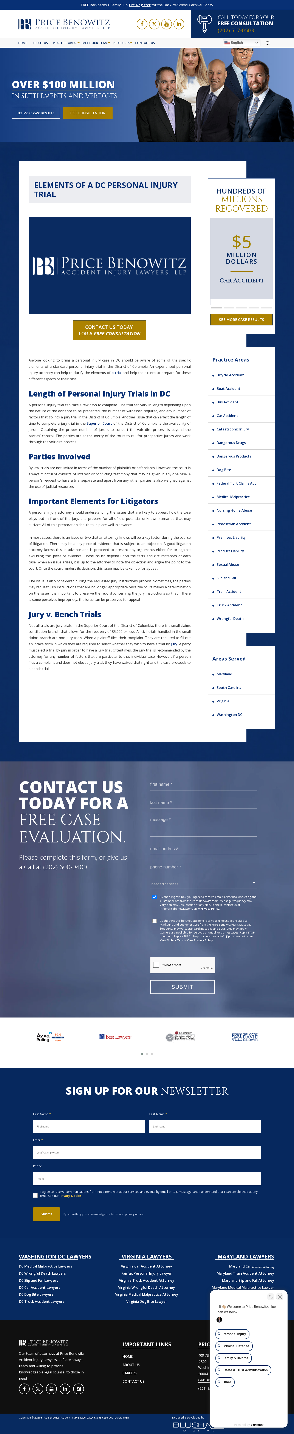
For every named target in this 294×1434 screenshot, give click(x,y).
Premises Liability (231, 537)
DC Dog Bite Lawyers (36, 1294)
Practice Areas (65, 43)
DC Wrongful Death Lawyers (42, 1273)
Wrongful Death (230, 618)
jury (174, 644)
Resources (121, 43)
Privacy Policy (209, 909)
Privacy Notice (70, 1196)
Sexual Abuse (228, 564)
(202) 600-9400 (65, 866)
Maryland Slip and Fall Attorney (248, 1280)
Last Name (158, 1114)
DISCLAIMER (122, 1417)
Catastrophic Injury (233, 429)
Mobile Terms (176, 940)
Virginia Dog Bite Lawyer (146, 1301)
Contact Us (145, 43)
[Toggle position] (270, 1296)
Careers (129, 1373)
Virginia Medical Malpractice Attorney (146, 1294)
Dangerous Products (234, 456)
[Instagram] (78, 1389)
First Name (42, 1114)
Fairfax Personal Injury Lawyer (146, 1273)
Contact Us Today (110, 330)
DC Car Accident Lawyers (39, 1287)
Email (38, 1140)
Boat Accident (228, 388)
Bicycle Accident (230, 375)
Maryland (224, 674)
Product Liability (230, 551)
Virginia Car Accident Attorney (146, 1266)
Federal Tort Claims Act (236, 483)
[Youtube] (166, 24)
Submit (46, 1214)
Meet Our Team (95, 43)
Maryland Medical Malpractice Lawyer (243, 1287)
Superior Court (99, 423)
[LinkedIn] (178, 24)
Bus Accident (227, 402)
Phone (37, 1166)
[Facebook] (142, 24)
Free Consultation (88, 113)
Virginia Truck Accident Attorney (146, 1280)
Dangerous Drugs (231, 442)
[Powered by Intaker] (257, 1425)
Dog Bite (224, 469)
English (236, 42)
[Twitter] (154, 24)
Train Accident (229, 591)
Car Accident (227, 415)
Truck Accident (229, 605)
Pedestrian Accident (234, 524)
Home (22, 43)
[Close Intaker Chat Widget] (279, 1296)
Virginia (223, 701)
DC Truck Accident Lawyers (41, 1301)
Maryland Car (251, 1266)
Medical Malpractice (233, 496)
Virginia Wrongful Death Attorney (146, 1287)
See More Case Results (35, 113)
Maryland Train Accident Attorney (245, 1273)
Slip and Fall (226, 578)
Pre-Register (140, 5)
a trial (117, 372)
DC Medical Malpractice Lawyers (45, 1266)
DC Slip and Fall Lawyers (38, 1280)
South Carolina (229, 687)
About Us (40, 43)
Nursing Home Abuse (234, 510)
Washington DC (229, 714)
